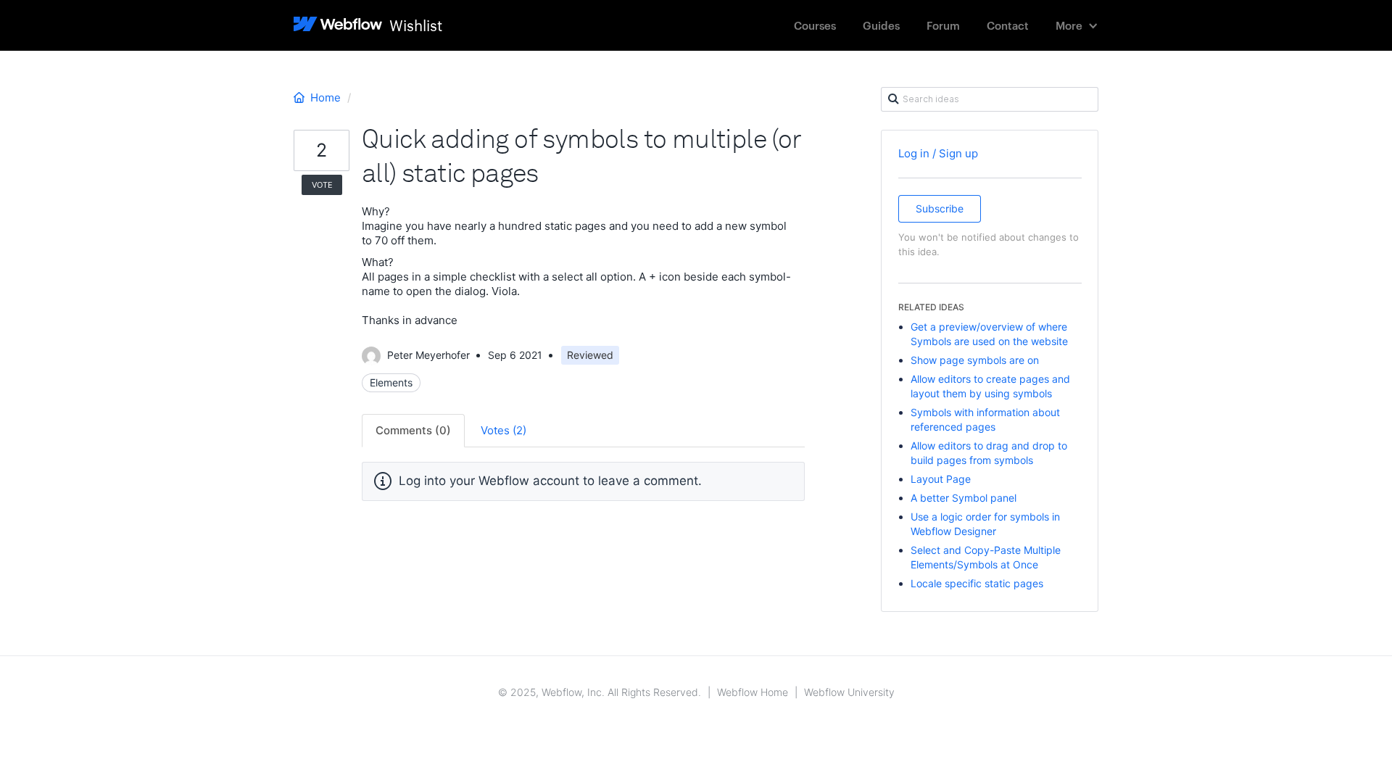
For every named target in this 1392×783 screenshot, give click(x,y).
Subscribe (940, 208)
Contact (1008, 25)
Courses (815, 25)
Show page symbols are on (975, 360)
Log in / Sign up (938, 153)
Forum (943, 25)
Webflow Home (752, 692)
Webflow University (849, 692)
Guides (881, 25)
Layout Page (941, 479)
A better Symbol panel (963, 498)
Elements (391, 382)
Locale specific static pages (977, 583)
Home (325, 97)
